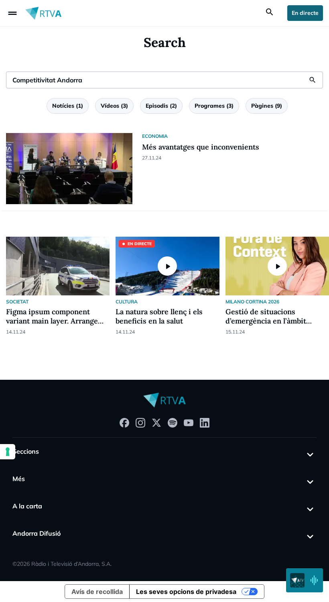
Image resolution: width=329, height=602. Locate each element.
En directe (305, 12)
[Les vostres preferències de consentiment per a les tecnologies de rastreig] (7, 451)
